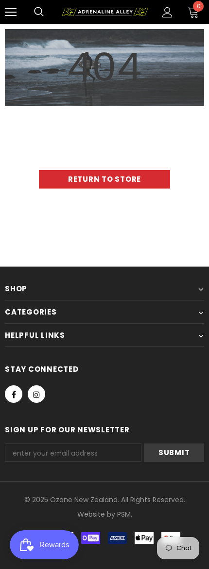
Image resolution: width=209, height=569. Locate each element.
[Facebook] (13, 394)
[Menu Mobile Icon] (11, 12)
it (98, 514)
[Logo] (104, 11)
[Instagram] (36, 394)
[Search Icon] (39, 12)
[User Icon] (167, 12)
